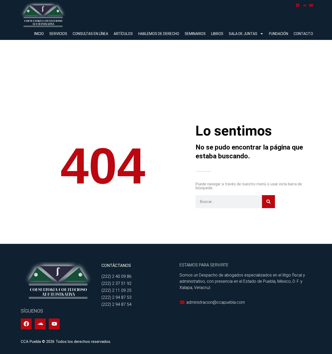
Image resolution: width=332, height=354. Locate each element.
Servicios (58, 34)
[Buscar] (268, 201)
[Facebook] (297, 5)
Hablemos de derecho (158, 34)
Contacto (303, 34)
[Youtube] (311, 5)
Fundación (278, 34)
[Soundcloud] (304, 5)
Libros (217, 34)
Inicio (39, 34)
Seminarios (195, 34)
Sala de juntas (243, 34)
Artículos (123, 34)
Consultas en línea (90, 34)
